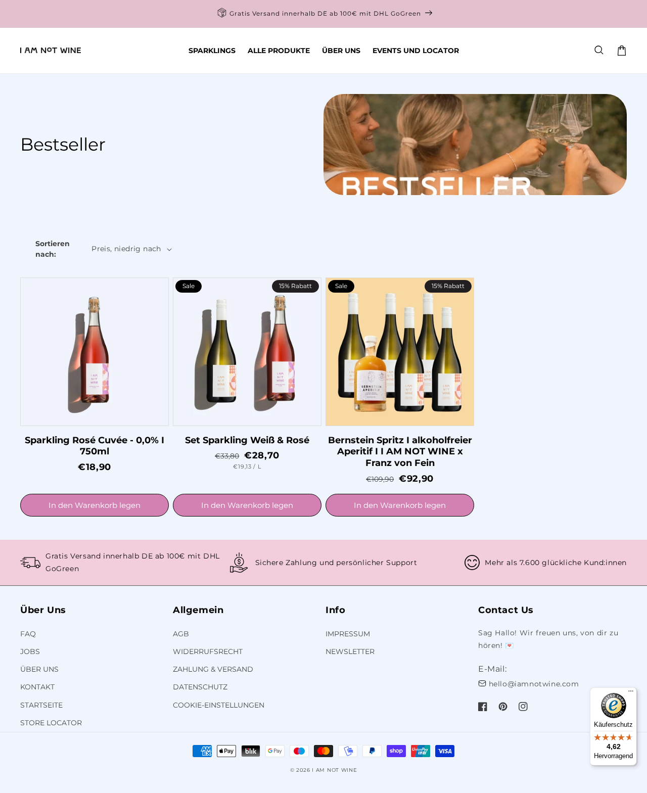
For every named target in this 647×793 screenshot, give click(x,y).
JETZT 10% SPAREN (323, 479)
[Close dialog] (391, 251)
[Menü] (631, 693)
